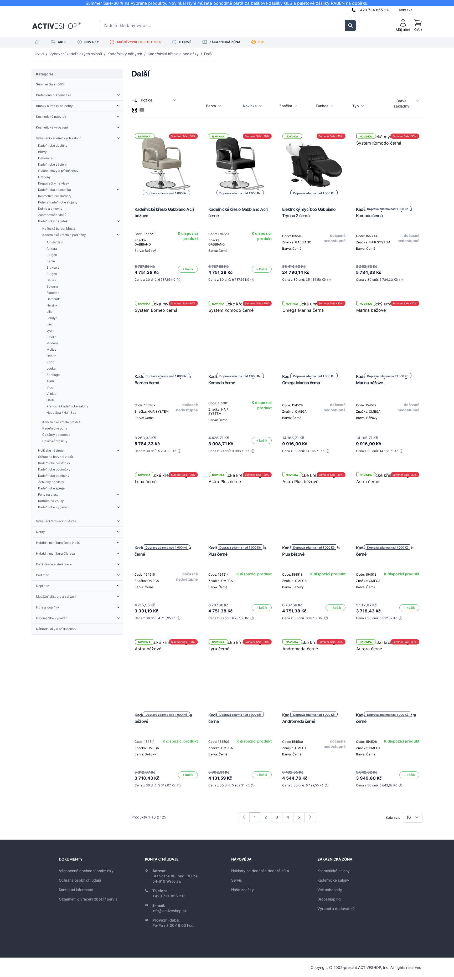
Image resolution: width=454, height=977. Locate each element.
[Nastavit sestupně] (134, 100)
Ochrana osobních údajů (80, 880)
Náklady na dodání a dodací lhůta (260, 870)
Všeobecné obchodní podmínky (86, 870)
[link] (244, 817)
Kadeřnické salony (333, 880)
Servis (236, 880)
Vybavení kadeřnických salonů (75, 54)
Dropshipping (329, 899)
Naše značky (242, 889)
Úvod (39, 54)
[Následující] (310, 817)
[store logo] (56, 25)
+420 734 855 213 (374, 10)
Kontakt (405, 10)
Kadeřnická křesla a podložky (173, 54)
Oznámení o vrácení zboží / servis (88, 899)
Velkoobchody (329, 889)
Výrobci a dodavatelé (335, 908)
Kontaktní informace (76, 889)
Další (208, 54)
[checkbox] (134, 110)
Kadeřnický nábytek (124, 54)
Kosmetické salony (333, 870)
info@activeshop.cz (169, 910)
